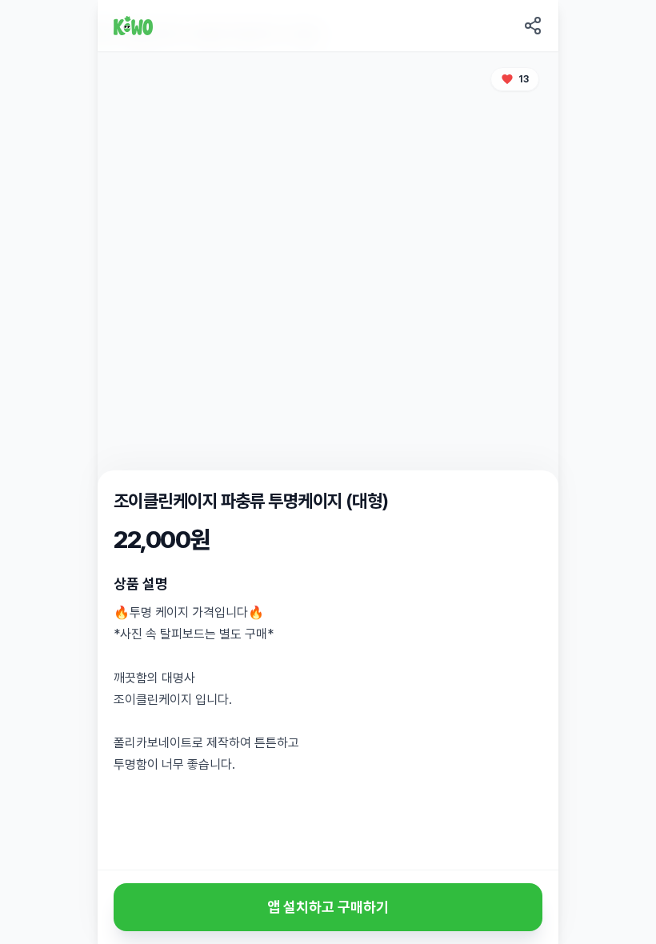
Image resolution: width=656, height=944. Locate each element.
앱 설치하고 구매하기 (328, 906)
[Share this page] (532, 25)
